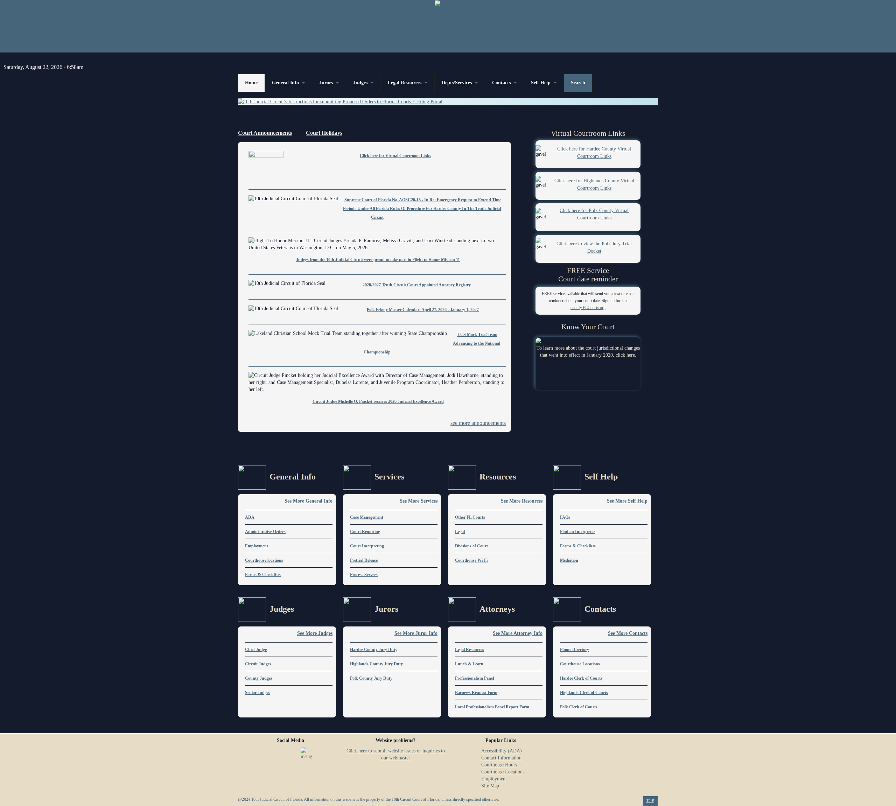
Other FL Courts (470, 517)
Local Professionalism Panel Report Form (492, 707)
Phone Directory (574, 649)
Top (650, 800)
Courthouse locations (264, 560)
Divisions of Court (471, 546)
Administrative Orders (265, 531)
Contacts (502, 82)
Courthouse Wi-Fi (471, 560)
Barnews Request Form (476, 692)
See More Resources (521, 501)
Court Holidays (324, 133)
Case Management (366, 517)
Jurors (326, 82)
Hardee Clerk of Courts (581, 678)
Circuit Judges (258, 663)
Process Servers (364, 574)
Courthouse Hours (499, 765)
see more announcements (478, 423)
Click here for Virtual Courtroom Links (395, 155)
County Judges (258, 678)
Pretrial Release (364, 560)
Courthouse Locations (580, 663)
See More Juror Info (416, 633)
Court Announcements (265, 133)
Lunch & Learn (469, 663)
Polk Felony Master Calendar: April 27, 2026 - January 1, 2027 (423, 309)
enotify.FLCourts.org (588, 307)
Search (578, 82)
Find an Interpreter (577, 531)
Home (251, 82)
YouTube (289, 753)
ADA (249, 517)
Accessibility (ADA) (501, 751)
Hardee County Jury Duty (373, 649)
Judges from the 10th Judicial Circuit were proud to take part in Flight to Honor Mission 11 (378, 259)
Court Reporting (365, 531)
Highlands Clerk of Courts (584, 692)
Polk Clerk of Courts (578, 707)
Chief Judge (256, 649)
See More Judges (314, 633)
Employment (256, 546)
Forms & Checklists (263, 574)
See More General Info (308, 501)
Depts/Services (457, 82)
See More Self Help (627, 501)
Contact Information (501, 758)
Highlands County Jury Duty (376, 663)
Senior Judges (257, 692)
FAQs (565, 517)
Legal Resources (405, 82)
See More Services (419, 501)
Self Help (541, 82)
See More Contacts (628, 633)
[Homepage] (448, 26)
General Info (286, 82)
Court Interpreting (367, 546)
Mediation (569, 560)
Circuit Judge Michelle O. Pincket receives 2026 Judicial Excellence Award (378, 401)
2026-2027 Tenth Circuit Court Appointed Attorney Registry (417, 284)
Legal (460, 531)
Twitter (272, 753)
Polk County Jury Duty (371, 678)
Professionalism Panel (474, 678)
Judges (361, 82)
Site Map (490, 786)
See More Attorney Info (517, 633)
